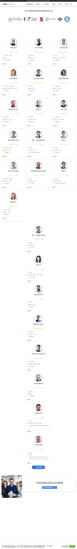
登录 (66, 4)
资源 (54, 4)
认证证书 (37, 4)
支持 (60, 4)
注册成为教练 (38, 467)
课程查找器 (30, 4)
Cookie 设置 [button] (65, 546)
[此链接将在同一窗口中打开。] (9, 4)
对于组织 (46, 4)
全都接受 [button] (72, 546)
